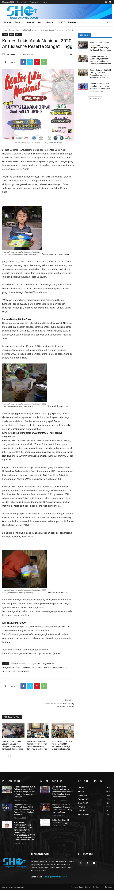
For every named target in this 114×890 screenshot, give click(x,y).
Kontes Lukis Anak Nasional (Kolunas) (52, 668)
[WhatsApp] (44, 62)
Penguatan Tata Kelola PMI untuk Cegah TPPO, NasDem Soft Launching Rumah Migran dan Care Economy (24, 810)
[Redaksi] (4, 54)
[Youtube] (110, 2)
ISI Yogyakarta (34, 663)
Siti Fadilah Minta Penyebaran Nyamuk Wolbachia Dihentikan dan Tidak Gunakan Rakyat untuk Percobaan (62, 792)
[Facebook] (102, 2)
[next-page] (9, 756)
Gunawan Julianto (18, 663)
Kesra (11, 34)
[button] (108, 22)
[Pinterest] (37, 62)
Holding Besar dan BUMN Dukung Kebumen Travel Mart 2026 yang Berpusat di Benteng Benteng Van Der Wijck (24, 792)
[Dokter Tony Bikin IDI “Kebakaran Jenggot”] (45, 822)
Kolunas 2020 (28, 668)
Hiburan (19, 34)
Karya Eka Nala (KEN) (11, 668)
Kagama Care (48, 663)
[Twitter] (106, 2)
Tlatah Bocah (23, 672)
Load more (94, 98)
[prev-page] (4, 756)
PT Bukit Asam (9, 672)
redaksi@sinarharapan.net (55, 876)
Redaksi (11, 54)
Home (4, 30)
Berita (11, 30)
